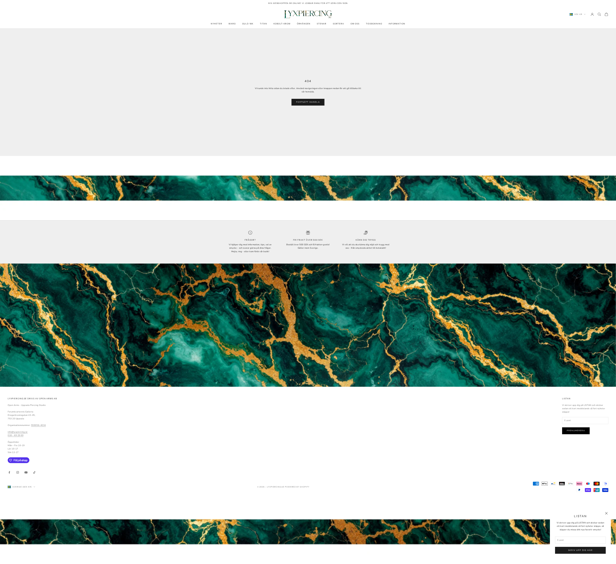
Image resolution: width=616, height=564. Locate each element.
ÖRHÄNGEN (303, 24)
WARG (232, 24)
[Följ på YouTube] (26, 472)
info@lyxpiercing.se (18, 432)
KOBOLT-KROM (282, 24)
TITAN (263, 24)
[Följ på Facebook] (9, 472)
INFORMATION (397, 24)
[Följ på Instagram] (17, 472)
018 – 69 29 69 (15, 435)
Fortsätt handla (308, 102)
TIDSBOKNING (374, 24)
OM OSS (355, 24)
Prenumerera (576, 430)
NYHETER (216, 24)
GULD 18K (247, 24)
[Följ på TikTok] (34, 472)
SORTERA (338, 24)
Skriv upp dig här (580, 550)
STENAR (321, 24)
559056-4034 (38, 425)
